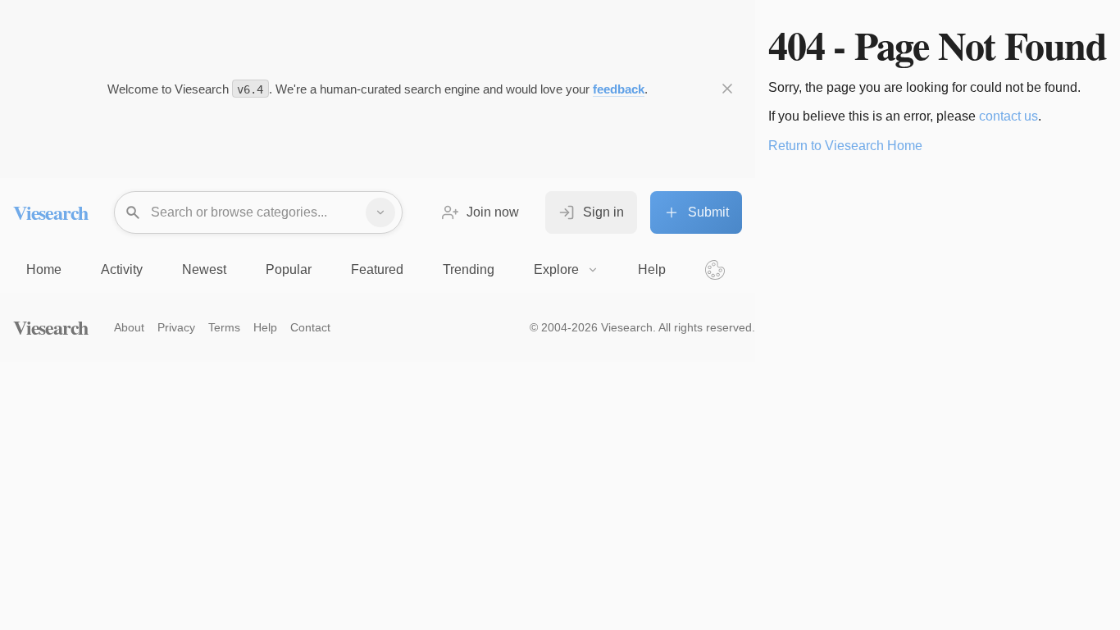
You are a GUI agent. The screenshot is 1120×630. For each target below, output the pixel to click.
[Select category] (380, 212)
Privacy (176, 327)
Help (265, 327)
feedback (618, 89)
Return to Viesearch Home (845, 146)
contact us (1008, 116)
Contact (310, 327)
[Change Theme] (715, 270)
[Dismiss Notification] (727, 88)
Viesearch (50, 212)
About (129, 327)
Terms (224, 327)
